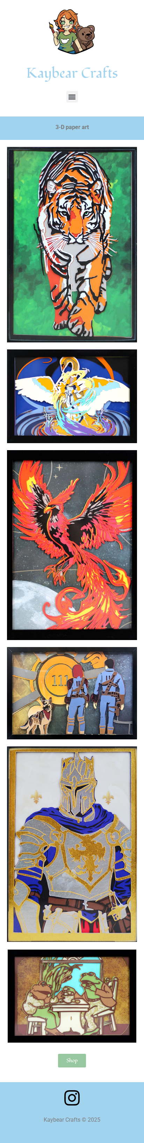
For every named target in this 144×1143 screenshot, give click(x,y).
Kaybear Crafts (72, 73)
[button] (72, 96)
